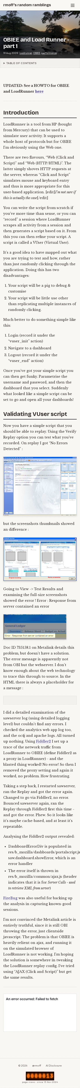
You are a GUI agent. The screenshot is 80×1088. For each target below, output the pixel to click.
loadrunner (25, 53)
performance (49, 53)
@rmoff (36, 1065)
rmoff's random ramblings (27, 5)
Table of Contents (21, 63)
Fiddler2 (43, 741)
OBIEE (36, 53)
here (39, 91)
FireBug (10, 898)
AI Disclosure (54, 1065)
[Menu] (73, 5)
